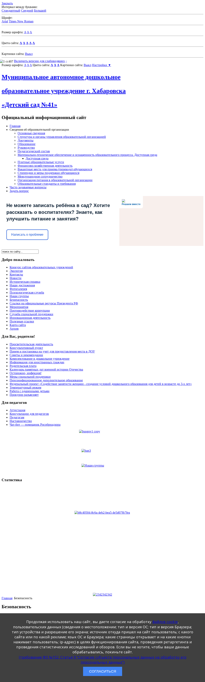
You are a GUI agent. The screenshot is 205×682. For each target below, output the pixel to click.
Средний (27, 10)
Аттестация (17, 410)
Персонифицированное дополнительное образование (46, 380)
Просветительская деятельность (31, 344)
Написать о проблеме (27, 234)
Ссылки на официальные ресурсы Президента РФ (44, 303)
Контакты (16, 274)
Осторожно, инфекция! (25, 373)
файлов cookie (165, 621)
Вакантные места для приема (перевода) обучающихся (55, 169)
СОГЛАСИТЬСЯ (102, 671)
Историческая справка (25, 281)
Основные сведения (31, 133)
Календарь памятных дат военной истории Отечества (46, 369)
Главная (15, 126)
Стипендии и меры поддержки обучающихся (48, 173)
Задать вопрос (19, 191)
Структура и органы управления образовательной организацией (62, 136)
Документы (25, 140)
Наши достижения (22, 285)
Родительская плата (23, 366)
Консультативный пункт (26, 348)
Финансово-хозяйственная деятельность (45, 165)
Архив (14, 328)
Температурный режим (25, 387)
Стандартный (11, 10)
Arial (5, 21)
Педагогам (17, 417)
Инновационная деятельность (30, 317)
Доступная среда (37, 158)
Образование (26, 144)
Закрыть (7, 3)
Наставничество (21, 421)
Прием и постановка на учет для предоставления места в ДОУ (52, 351)
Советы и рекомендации (26, 355)
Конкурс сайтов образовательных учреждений (41, 267)
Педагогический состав (34, 151)
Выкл (29, 54)
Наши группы (19, 296)
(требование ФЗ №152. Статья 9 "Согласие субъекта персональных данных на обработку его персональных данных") (102, 660)
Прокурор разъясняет (24, 394)
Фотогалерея (18, 289)
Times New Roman (21, 21)
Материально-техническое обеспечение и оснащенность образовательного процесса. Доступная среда (87, 155)
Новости (15, 278)
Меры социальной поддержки (30, 376)
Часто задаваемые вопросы (28, 187)
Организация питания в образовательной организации (55, 180)
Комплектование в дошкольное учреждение (39, 358)
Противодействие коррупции (30, 310)
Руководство (26, 147)
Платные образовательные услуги (41, 162)
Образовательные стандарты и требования (47, 183)
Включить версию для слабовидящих (39, 61)
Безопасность (19, 299)
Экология (16, 271)
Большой (40, 10)
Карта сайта (18, 325)
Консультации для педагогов (29, 413)
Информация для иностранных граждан (37, 362)
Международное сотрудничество (40, 176)
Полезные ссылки (22, 321)
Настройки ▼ (101, 65)
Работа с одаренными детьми (29, 391)
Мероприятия (19, 307)
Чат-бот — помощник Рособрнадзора (35, 424)
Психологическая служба (27, 292)
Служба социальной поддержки (31, 314)
